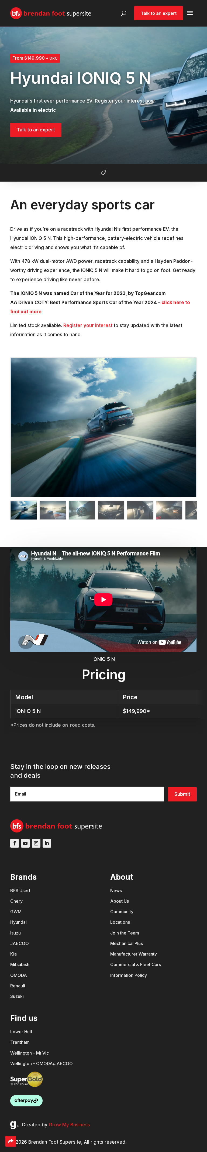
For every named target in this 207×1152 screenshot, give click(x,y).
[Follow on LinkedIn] (47, 843)
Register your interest (87, 325)
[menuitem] (23, 893)
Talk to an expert (36, 129)
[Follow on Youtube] (25, 843)
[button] (37, 510)
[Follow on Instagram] (36, 843)
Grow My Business (69, 1124)
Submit (182, 794)
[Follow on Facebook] (14, 843)
